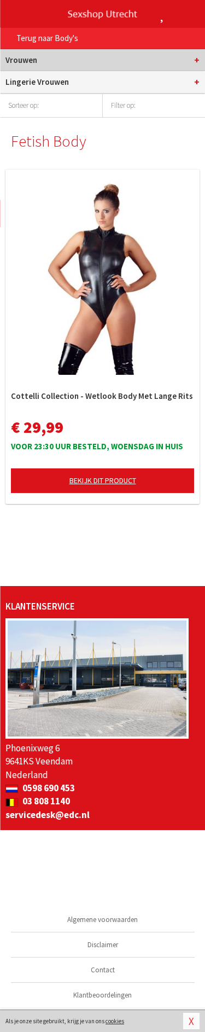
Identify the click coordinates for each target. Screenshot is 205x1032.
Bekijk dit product (102, 480)
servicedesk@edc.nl (47, 815)
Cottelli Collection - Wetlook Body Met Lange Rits (102, 396)
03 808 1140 (45, 801)
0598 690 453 (48, 788)
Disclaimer (102, 944)
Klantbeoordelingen (102, 995)
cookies (115, 1021)
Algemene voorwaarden (102, 919)
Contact (103, 970)
